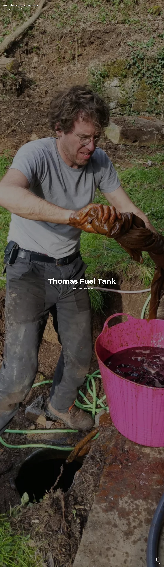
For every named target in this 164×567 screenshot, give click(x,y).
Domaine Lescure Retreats (21, 5)
